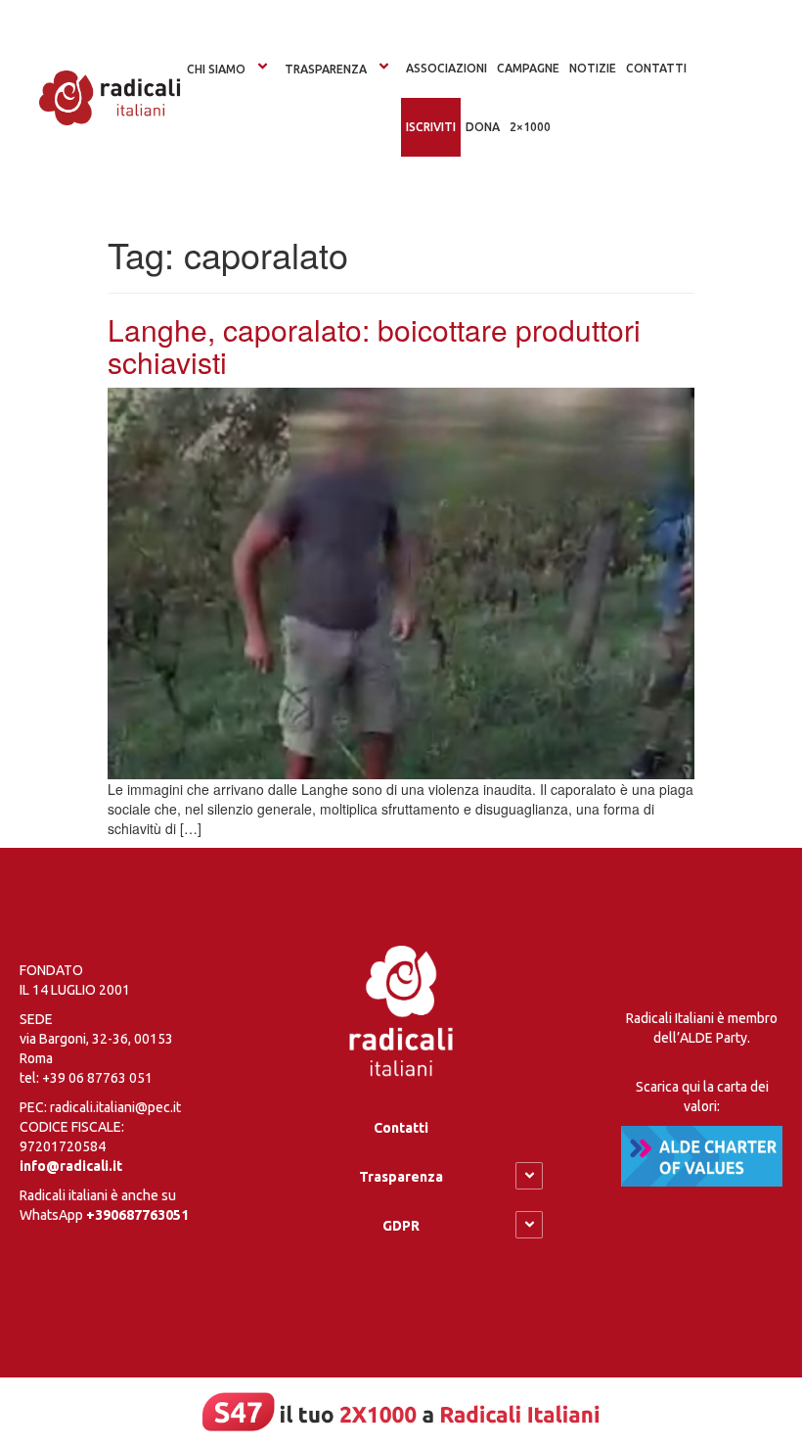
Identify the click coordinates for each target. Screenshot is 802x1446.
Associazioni (446, 68)
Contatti (401, 1128)
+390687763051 (137, 1215)
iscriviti (431, 126)
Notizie (592, 68)
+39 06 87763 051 (97, 1078)
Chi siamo (216, 69)
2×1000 (530, 126)
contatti (656, 68)
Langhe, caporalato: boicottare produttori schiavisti (374, 345)
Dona (483, 126)
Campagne (528, 68)
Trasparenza (326, 69)
